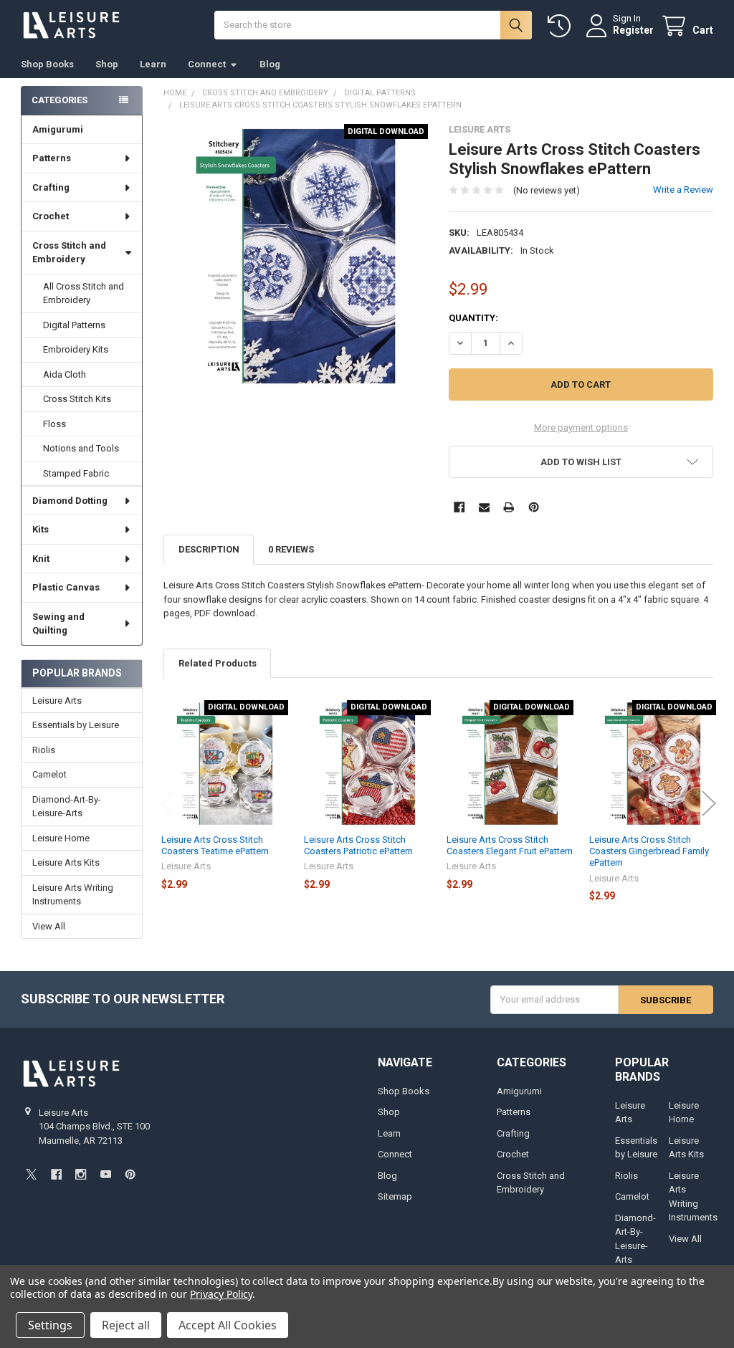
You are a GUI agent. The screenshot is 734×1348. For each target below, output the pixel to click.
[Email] (484, 507)
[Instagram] (80, 1174)
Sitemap (395, 1196)
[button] (580, 462)
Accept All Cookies (227, 1325)
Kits (40, 529)
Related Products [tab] (217, 663)
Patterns (51, 158)
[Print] (508, 507)
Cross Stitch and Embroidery (69, 252)
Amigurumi (57, 129)
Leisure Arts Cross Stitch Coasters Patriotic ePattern (358, 845)
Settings (50, 1325)
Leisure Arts (57, 700)
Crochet (50, 216)
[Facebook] (459, 507)
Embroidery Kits (75, 349)
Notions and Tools (81, 448)
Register (633, 30)
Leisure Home (61, 838)
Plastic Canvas (66, 587)
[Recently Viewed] (562, 26)
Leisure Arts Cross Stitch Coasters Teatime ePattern (215, 845)
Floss (54, 424)
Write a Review (683, 189)
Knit (40, 558)
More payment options (581, 427)
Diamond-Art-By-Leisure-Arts (66, 806)
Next (709, 804)
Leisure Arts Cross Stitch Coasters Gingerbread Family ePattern (649, 851)
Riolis (43, 750)
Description (208, 549)
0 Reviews (291, 549)
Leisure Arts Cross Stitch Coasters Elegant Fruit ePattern (510, 845)
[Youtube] (105, 1174)
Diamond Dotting (70, 500)
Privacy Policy (221, 1294)
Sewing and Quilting (58, 623)
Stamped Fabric (76, 473)
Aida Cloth (64, 374)
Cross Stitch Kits (77, 398)
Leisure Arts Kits (66, 862)
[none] (295, 256)
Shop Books (47, 64)
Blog (269, 64)
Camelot (49, 774)
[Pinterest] (533, 507)
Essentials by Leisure (75, 725)
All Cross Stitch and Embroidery (83, 293)
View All (48, 926)
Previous (167, 804)
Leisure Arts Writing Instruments (72, 894)
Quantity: (473, 317)
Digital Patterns (74, 325)
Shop (106, 64)
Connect (207, 64)
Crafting (51, 187)
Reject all (126, 1325)
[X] (31, 1174)
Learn (153, 64)
